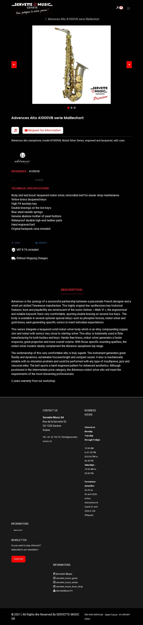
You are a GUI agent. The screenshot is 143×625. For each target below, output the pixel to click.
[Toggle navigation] (128, 8)
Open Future (111, 614)
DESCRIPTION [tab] (71, 289)
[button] (14, 64)
